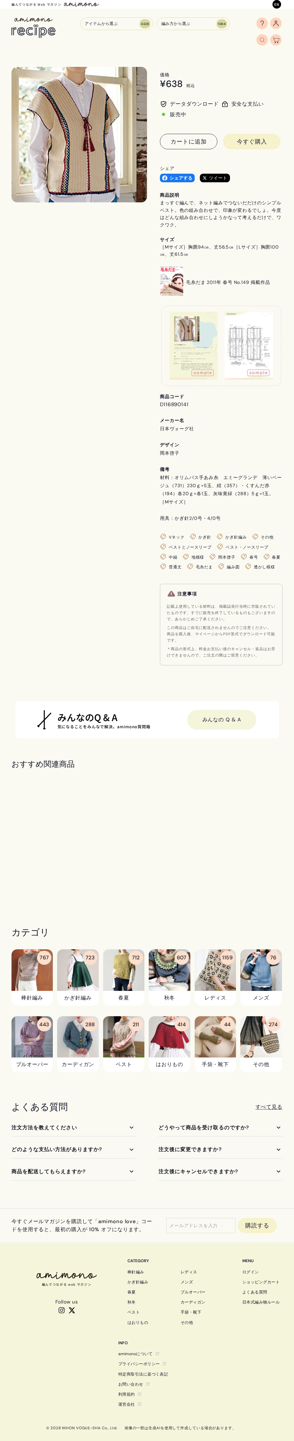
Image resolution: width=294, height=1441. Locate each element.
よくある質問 (254, 1292)
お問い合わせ (130, 1384)
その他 (187, 1322)
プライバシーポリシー (139, 1363)
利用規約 (126, 1394)
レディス (189, 1272)
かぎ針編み (137, 1282)
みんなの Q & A (221, 719)
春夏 (131, 1292)
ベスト (133, 1312)
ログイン (250, 1272)
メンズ (187, 1282)
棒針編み (135, 1272)
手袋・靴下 (191, 1312)
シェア (167, 168)
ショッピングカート (261, 1282)
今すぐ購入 (252, 141)
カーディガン (193, 1302)
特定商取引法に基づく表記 (143, 1374)
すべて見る (269, 1106)
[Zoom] (79, 134)
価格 (165, 75)
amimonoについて (135, 1353)
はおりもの (137, 1322)
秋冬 (131, 1302)
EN (276, 4)
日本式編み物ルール (261, 1302)
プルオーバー (193, 1292)
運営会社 (126, 1404)
